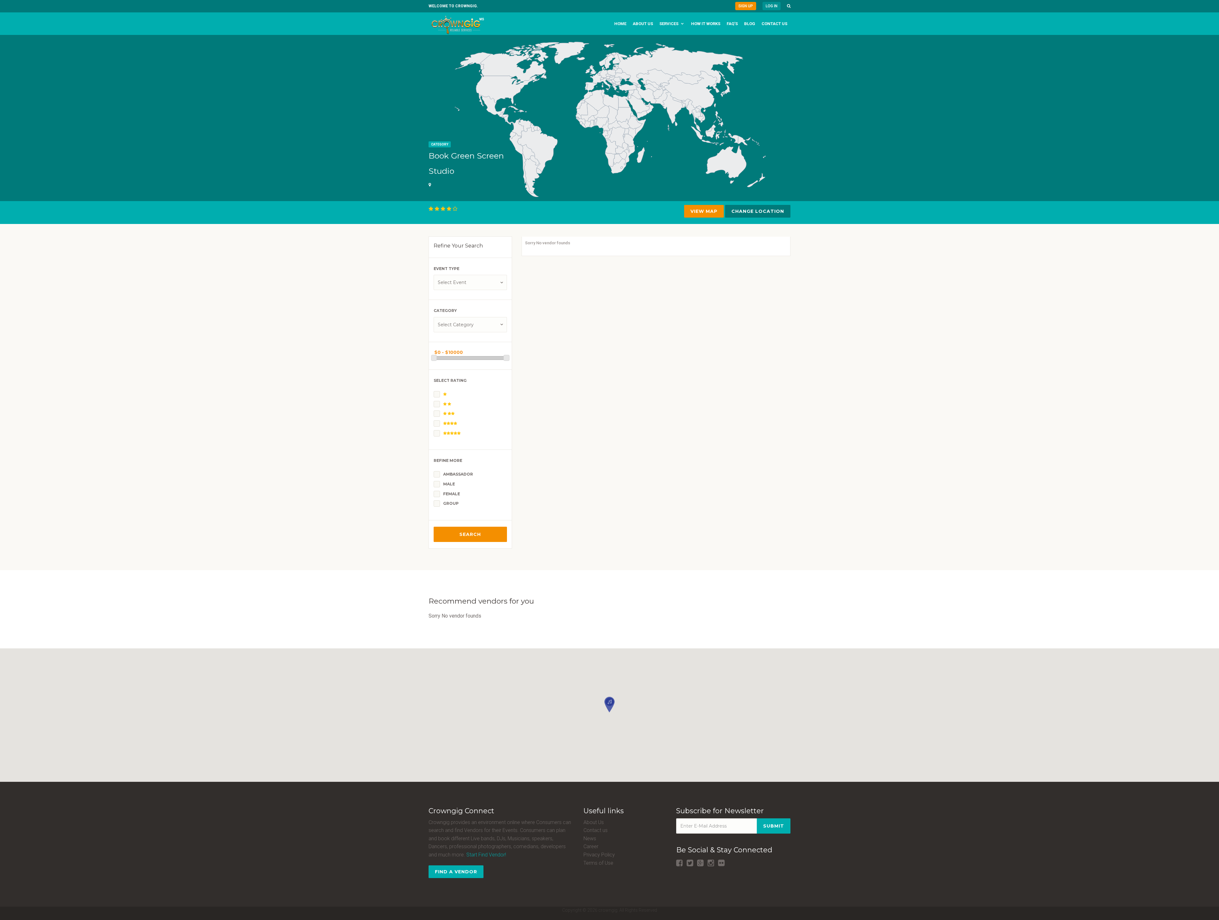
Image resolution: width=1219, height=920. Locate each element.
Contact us (774, 23)
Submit (773, 826)
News (589, 838)
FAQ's (732, 23)
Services (668, 23)
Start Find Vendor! (486, 855)
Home (620, 23)
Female (451, 493)
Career (590, 846)
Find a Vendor (456, 872)
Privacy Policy (599, 855)
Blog (749, 23)
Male (449, 484)
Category (439, 144)
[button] (788, 6)
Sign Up (745, 6)
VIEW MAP (703, 211)
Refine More (448, 460)
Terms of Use (598, 863)
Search (470, 534)
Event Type (446, 268)
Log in (771, 6)
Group (451, 503)
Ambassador (458, 474)
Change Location (757, 211)
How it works (705, 23)
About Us (593, 822)
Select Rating (450, 380)
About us (643, 23)
